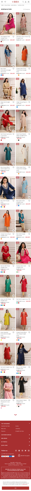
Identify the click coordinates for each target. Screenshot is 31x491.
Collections (7, 5)
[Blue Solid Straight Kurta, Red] (4, 207)
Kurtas (17, 426)
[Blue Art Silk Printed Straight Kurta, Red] (20, 373)
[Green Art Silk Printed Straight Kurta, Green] (3, 305)
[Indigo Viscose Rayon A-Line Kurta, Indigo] (17, 107)
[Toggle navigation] (2, 2)
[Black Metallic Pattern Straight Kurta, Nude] (17, 406)
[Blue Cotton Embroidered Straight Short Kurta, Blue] (1, 75)
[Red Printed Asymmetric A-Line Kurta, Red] (1, 140)
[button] (25, 2)
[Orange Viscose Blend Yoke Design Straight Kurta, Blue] (19, 340)
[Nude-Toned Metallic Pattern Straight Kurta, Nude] (17, 140)
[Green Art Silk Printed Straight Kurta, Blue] (1, 305)
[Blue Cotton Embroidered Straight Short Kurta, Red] (3, 75)
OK (15, 488)
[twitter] (25, 450)
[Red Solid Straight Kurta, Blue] (1, 372)
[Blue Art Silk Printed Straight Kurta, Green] (19, 373)
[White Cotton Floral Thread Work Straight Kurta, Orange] (19, 174)
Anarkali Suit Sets (5, 426)
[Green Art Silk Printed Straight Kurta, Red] (4, 305)
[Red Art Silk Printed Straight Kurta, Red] (4, 272)
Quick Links (4, 445)
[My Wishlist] (5, 2)
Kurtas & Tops (21, 5)
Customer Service (6, 434)
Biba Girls (3, 428)
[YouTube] (28, 450)
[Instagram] (22, 450)
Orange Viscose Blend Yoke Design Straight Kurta (21, 334)
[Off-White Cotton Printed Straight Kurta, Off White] (17, 42)
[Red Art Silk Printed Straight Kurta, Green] (3, 272)
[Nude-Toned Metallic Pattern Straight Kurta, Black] (19, 140)
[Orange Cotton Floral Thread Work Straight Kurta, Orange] (19, 75)
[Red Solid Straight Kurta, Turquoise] (17, 303)
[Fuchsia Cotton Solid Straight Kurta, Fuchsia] (19, 272)
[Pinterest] (19, 450)
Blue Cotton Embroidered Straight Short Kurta (6, 70)
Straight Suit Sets (19, 431)
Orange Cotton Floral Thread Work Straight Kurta (21, 70)
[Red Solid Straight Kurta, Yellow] (3, 372)
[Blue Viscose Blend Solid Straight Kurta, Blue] (3, 173)
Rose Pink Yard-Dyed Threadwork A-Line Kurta (5, 402)
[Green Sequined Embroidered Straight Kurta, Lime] (1, 340)
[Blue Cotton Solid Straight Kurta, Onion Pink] (17, 206)
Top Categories (5, 423)
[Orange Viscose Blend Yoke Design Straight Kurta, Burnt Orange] (17, 340)
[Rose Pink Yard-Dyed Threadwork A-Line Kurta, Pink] (1, 408)
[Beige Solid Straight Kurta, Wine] (1, 107)
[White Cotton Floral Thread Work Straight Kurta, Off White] (17, 174)
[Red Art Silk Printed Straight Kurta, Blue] (1, 272)
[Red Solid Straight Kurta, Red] (19, 303)
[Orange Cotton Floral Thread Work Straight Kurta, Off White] (17, 75)
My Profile (4, 441)
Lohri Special (14, 5)
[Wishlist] (13, 37)
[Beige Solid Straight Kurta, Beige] (3, 107)
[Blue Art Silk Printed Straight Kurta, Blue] (17, 373)
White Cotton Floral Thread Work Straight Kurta (21, 169)
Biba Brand (4, 438)
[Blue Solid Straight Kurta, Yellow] (3, 207)
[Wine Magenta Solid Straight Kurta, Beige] (3, 42)
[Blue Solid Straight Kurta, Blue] (1, 207)
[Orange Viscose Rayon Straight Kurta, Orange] (1, 239)
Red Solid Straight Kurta (22, 299)
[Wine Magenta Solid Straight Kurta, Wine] (1, 42)
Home (2, 5)
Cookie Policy (24, 484)
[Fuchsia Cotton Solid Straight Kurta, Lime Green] (17, 272)
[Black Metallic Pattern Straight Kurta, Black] (19, 406)
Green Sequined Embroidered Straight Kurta (6, 334)
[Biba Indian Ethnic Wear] (15, 2)
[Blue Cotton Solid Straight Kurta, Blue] (19, 206)
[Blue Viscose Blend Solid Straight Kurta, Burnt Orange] (1, 173)
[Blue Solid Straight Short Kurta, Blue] (17, 239)
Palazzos (3, 431)
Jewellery (17, 428)
